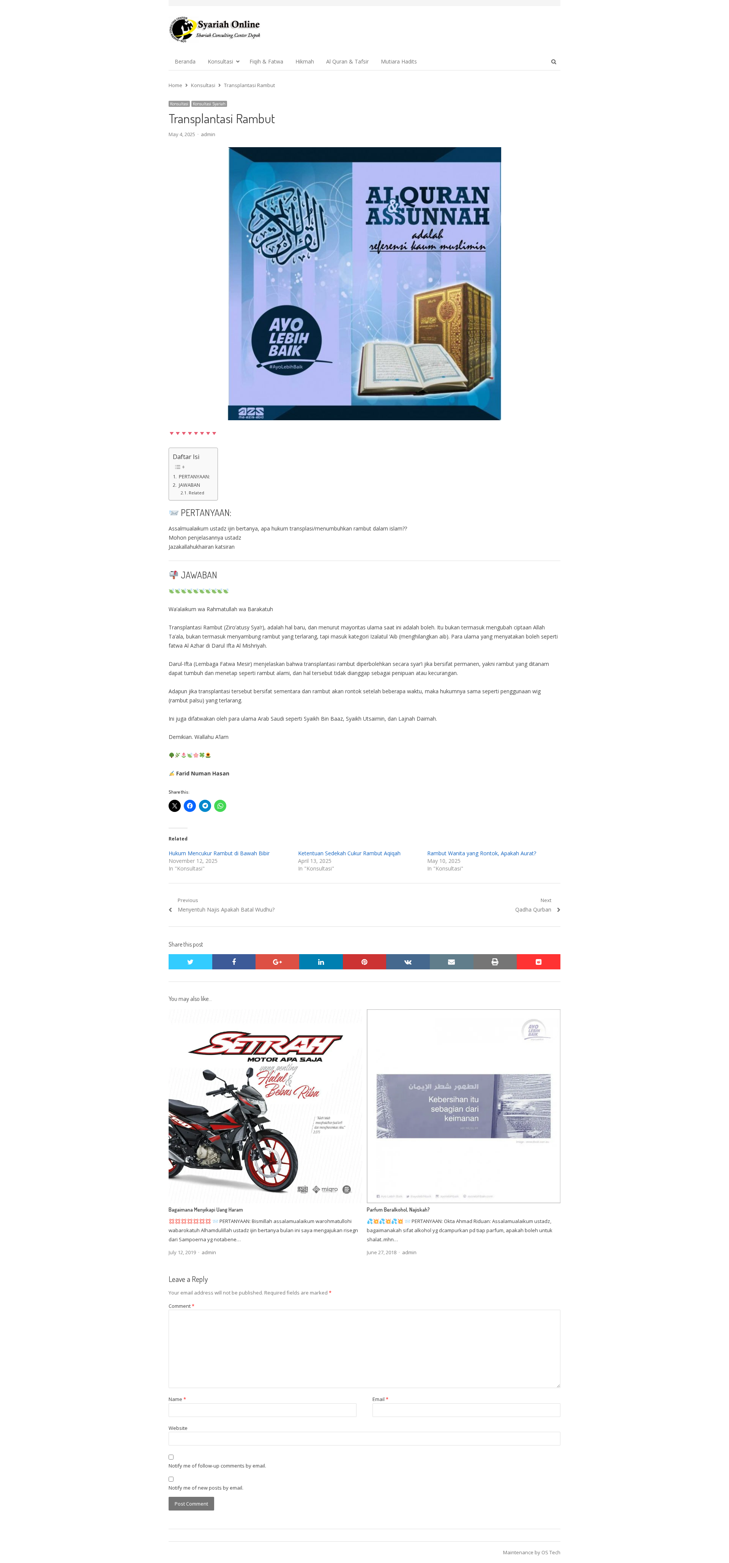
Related (196, 493)
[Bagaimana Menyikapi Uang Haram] (265, 1013)
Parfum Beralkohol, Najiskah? (398, 1209)
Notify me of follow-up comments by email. (217, 1465)
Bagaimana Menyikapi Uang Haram (206, 1209)
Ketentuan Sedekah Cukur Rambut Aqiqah (349, 853)
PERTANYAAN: (194, 476)
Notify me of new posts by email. (206, 1487)
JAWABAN (189, 485)
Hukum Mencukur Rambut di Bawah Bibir (219, 853)
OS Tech (550, 1552)
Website (178, 1428)
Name (177, 1399)
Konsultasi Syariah (209, 103)
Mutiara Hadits (399, 61)
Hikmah (304, 61)
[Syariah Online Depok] (215, 29)
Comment (181, 1305)
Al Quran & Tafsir (347, 61)
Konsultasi (220, 61)
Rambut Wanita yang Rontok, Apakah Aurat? (481, 853)
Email (380, 1399)
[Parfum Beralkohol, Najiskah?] (463, 1013)
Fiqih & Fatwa (266, 61)
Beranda (185, 61)
